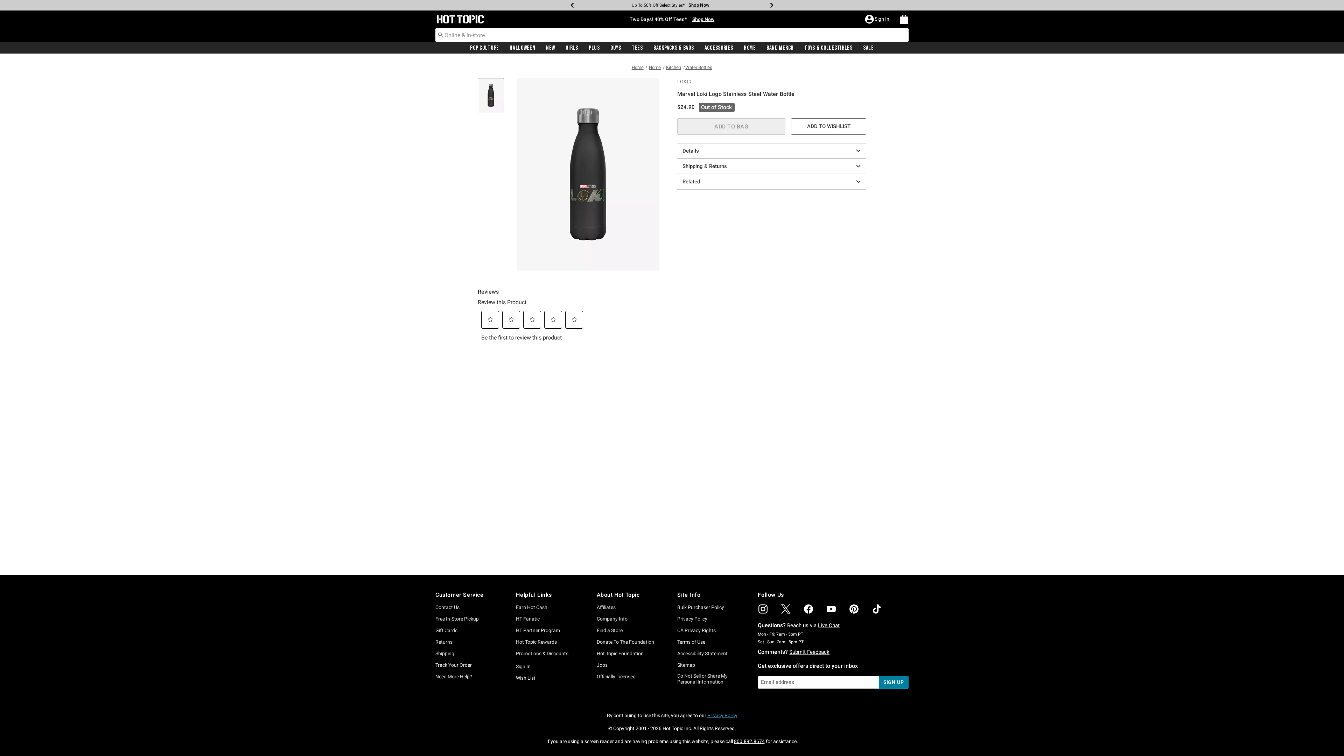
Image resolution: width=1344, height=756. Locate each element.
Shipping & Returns (704, 166)
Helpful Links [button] (534, 595)
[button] (877, 19)
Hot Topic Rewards (536, 642)
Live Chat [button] (829, 625)
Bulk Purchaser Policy (700, 607)
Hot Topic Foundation (620, 653)
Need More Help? (453, 676)
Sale (868, 47)
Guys (615, 47)
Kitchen (673, 67)
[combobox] (672, 35)
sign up (893, 682)
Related (691, 181)
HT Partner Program (538, 630)
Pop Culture (484, 47)
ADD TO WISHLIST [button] (828, 126)
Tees (637, 47)
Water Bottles (698, 67)
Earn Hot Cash (531, 607)
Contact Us (447, 607)
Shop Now (698, 5)
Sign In (523, 666)
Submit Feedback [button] (809, 652)
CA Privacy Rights (696, 630)
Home (750, 47)
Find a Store (610, 630)
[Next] (771, 5)
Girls (572, 47)
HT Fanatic (528, 619)
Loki (682, 81)
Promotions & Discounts (542, 653)
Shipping (444, 653)
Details (690, 151)
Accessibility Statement (702, 653)
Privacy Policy (692, 619)
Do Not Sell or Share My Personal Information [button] (702, 679)
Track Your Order (453, 665)
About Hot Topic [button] (618, 595)
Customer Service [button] (459, 595)
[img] (763, 609)
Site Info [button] (688, 595)
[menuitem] (904, 19)
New (550, 47)
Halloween (522, 47)
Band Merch (780, 47)
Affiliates (606, 607)
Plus (594, 47)
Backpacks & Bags (673, 47)
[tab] (493, 99)
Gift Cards (446, 630)
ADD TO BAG (731, 126)
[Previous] (572, 5)
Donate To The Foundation (625, 642)
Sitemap (686, 665)
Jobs (602, 665)
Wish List (526, 678)
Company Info (612, 619)
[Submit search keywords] (440, 35)
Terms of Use (691, 642)
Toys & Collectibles (828, 47)
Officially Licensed (616, 676)
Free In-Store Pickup (457, 619)
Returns (444, 642)
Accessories (719, 47)
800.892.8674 (749, 741)
